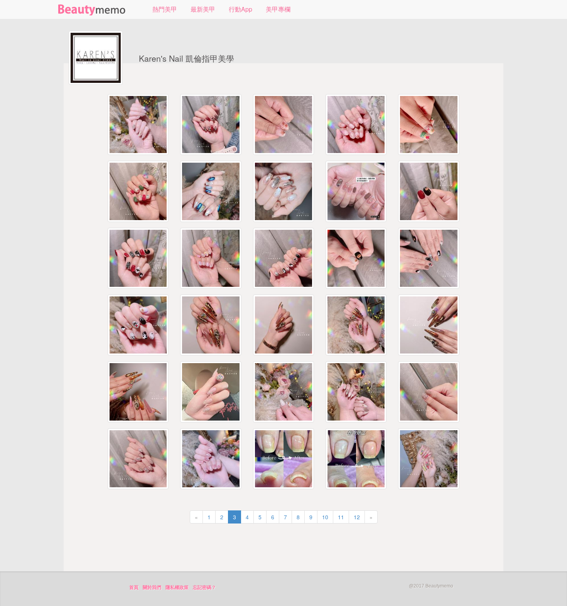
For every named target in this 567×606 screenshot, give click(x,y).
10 (325, 517)
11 (341, 517)
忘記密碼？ (204, 587)
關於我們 (152, 587)
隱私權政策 (177, 587)
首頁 (133, 587)
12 (357, 517)
